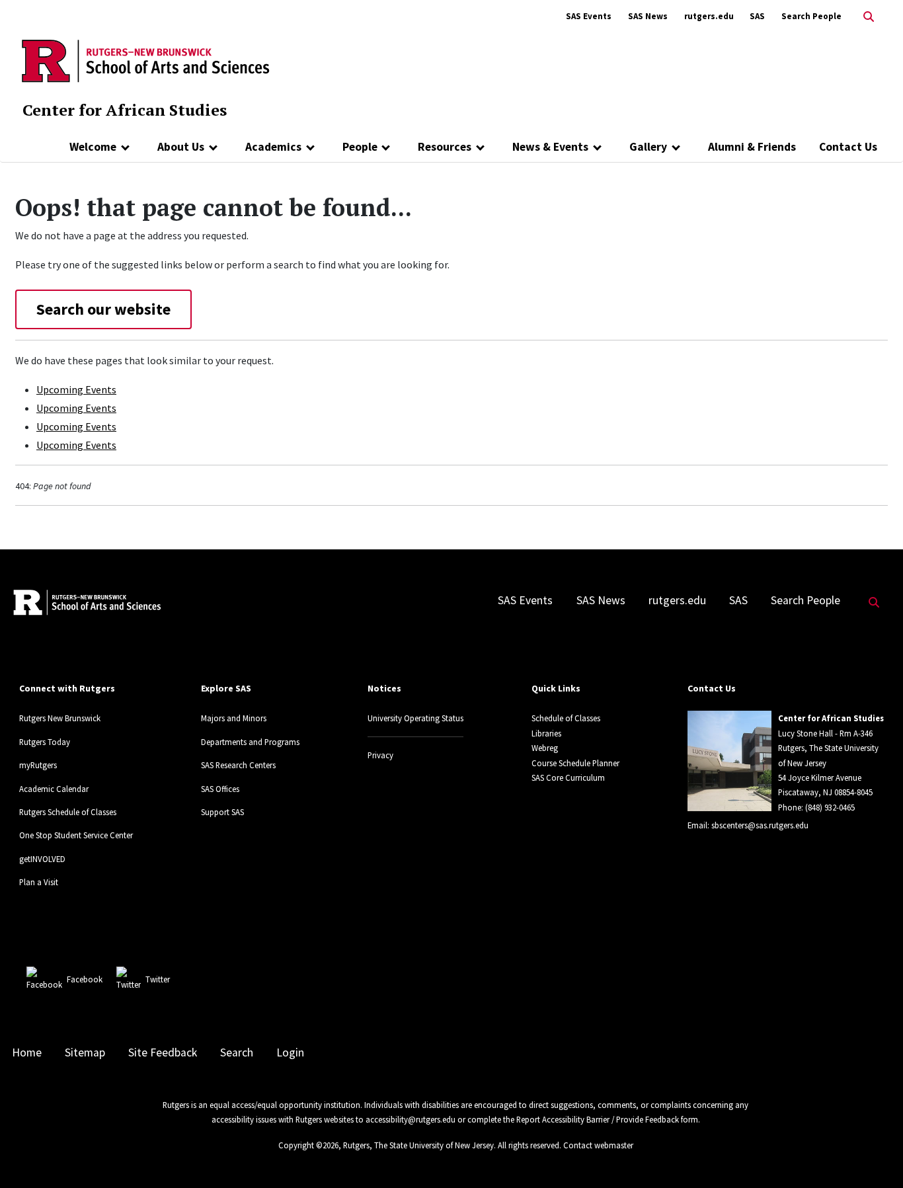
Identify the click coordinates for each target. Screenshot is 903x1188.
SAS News (648, 16)
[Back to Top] (874, 1156)
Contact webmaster (598, 1145)
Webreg (544, 747)
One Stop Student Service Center (76, 835)
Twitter (157, 979)
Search (236, 1052)
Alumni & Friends (752, 146)
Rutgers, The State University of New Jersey (418, 1145)
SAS (757, 16)
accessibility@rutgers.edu (410, 1119)
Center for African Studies (124, 109)
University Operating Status (415, 718)
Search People (811, 16)
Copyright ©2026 (308, 1145)
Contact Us (848, 146)
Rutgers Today (44, 741)
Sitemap (85, 1052)
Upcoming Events (76, 389)
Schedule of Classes (565, 718)
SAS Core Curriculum (568, 777)
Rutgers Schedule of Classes (67, 812)
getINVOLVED (42, 858)
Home (27, 1052)
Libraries (546, 733)
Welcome (92, 146)
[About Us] (213, 146)
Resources (444, 146)
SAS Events (588, 16)
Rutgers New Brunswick (59, 718)
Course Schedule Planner (575, 763)
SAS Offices (220, 788)
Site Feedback (162, 1052)
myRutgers (38, 765)
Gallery (648, 146)
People (359, 146)
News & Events (550, 146)
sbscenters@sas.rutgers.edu (759, 825)
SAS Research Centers (238, 765)
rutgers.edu (709, 16)
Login (290, 1052)
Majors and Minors (233, 718)
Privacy (380, 755)
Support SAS (222, 812)
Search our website (103, 309)
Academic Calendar (54, 788)
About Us (180, 146)
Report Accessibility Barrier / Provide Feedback (597, 1119)
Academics (273, 146)
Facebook (84, 979)
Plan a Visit (38, 882)
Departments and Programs (250, 741)
